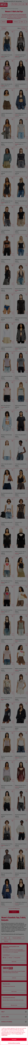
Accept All (14, 1039)
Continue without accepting (14, 1043)
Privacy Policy (18, 1033)
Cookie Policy (4, 1035)
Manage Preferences (5, 1033)
